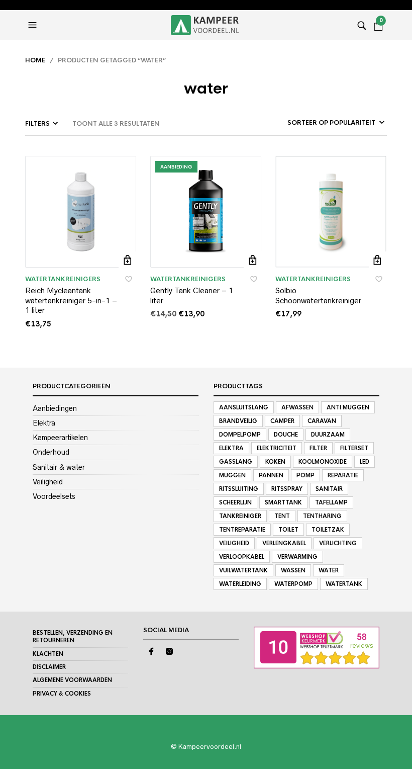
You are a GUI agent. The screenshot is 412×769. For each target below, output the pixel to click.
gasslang (235, 461)
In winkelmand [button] (127, 260)
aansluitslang (243, 407)
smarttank (283, 502)
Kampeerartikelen (60, 438)
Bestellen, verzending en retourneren (73, 636)
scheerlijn (235, 502)
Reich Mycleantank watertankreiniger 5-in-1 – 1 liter (71, 300)
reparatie (343, 475)
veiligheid (234, 543)
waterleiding (240, 583)
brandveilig (238, 420)
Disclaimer (49, 666)
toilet (288, 529)
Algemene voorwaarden (72, 679)
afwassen (297, 407)
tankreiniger (240, 516)
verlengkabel (284, 543)
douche (286, 434)
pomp (305, 475)
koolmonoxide (322, 461)
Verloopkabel (241, 556)
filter (318, 448)
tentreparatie (242, 529)
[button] (34, 25)
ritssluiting (238, 488)
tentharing (322, 516)
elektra (231, 448)
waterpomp (293, 583)
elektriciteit (276, 448)
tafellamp (331, 502)
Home (35, 60)
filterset (354, 448)
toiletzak (328, 529)
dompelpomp (240, 434)
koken (275, 461)
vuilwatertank (243, 570)
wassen (293, 570)
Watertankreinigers (62, 279)
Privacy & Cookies (62, 693)
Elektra (44, 423)
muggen (232, 475)
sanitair (329, 488)
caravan (321, 420)
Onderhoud (51, 452)
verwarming (297, 556)
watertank (344, 583)
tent (282, 516)
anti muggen (348, 407)
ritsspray (286, 488)
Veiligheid (48, 482)
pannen (271, 475)
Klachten (48, 653)
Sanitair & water (59, 467)
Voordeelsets (54, 496)
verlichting (338, 543)
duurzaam (328, 434)
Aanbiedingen (55, 408)
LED (364, 461)
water (329, 570)
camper (282, 420)
